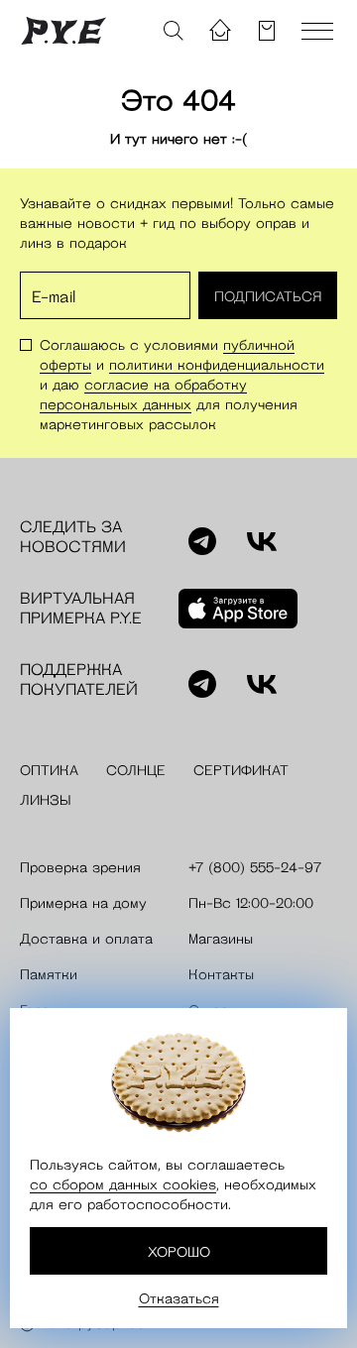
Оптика (49, 770)
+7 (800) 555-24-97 (254, 867)
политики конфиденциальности (216, 365)
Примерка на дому (83, 903)
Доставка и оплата (86, 939)
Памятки (48, 974)
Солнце (136, 770)
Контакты (221, 974)
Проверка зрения (80, 867)
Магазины (220, 939)
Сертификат (241, 770)
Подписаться (267, 296)
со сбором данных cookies (123, 1184)
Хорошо (179, 1252)
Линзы (45, 800)
